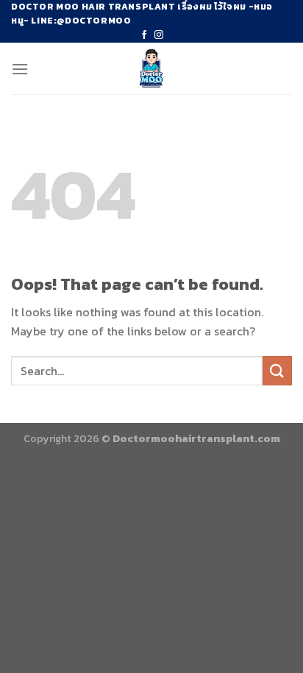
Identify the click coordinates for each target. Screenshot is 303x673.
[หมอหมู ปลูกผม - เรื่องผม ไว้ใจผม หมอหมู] (151, 68)
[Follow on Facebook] (144, 35)
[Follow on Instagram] (158, 35)
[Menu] (20, 69)
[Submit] (277, 370)
